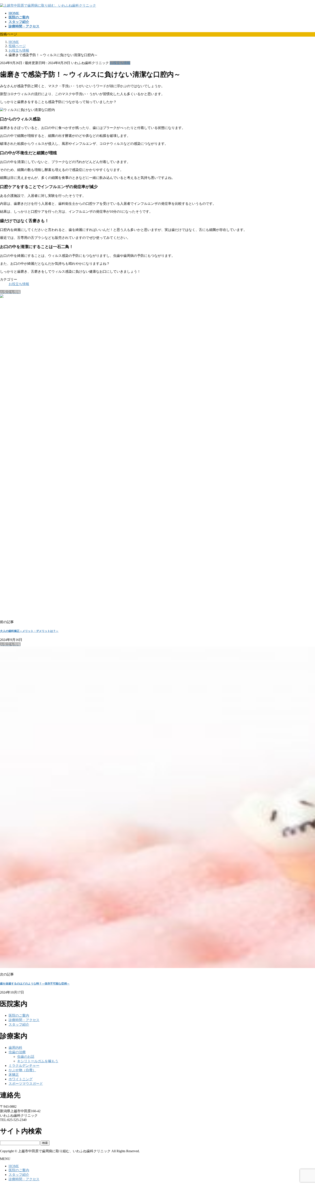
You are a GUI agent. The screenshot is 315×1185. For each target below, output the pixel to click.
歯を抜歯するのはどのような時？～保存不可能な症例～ (35, 983)
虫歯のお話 (25, 1056)
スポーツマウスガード (26, 1083)
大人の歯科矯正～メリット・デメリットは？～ (29, 631)
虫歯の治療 (17, 1052)
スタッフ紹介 (19, 1024)
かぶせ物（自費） (22, 1070)
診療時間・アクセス (24, 1020)
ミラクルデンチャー (24, 1065)
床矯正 (14, 1074)
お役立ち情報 (120, 63)
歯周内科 (15, 1047)
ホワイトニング (21, 1079)
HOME (14, 1166)
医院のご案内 (19, 1015)
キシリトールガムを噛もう (37, 1061)
